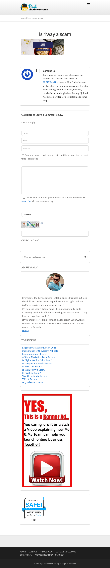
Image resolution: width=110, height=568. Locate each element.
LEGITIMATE (50, 82)
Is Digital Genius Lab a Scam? (37, 360)
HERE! (25, 330)
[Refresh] (41, 223)
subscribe (26, 201)
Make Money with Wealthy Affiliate (40, 350)
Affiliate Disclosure (66, 552)
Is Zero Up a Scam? (32, 366)
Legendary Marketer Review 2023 (39, 347)
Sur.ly (38, 515)
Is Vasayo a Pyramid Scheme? (37, 363)
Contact (33, 552)
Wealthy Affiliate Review (34, 376)
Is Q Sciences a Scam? (33, 382)
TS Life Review (29, 379)
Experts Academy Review (34, 354)
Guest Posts (26, 555)
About (23, 552)
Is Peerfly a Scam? (31, 372)
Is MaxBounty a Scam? (33, 369)
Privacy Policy (47, 552)
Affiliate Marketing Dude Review (38, 357)
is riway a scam (55, 34)
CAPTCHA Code (29, 240)
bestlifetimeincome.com (34, 509)
